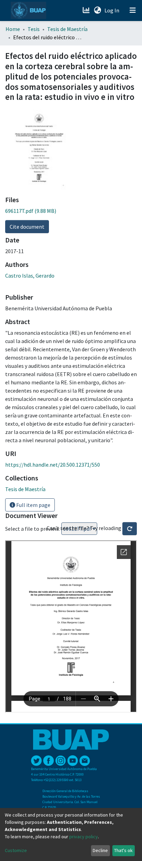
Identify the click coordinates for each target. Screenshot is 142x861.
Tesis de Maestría (67, 28)
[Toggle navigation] (132, 10)
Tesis (34, 28)
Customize (16, 850)
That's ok (123, 850)
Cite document (27, 226)
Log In (112, 10)
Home (13, 28)
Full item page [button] (32, 504)
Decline (100, 850)
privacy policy (83, 836)
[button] (97, 10)
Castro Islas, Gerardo (29, 275)
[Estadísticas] (87, 10)
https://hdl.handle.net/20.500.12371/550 (52, 464)
